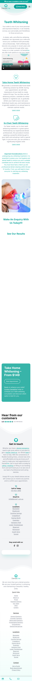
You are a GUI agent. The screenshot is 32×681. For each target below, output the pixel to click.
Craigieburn (16, 516)
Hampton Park (16, 523)
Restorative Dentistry (16, 620)
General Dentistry (16, 616)
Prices (16, 600)
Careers (16, 607)
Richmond (16, 530)
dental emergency (23, 448)
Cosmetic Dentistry (16, 618)
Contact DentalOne (10, 389)
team (27, 452)
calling (4, 466)
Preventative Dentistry (16, 622)
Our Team (16, 604)
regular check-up (11, 452)
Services (16, 613)
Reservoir (16, 527)
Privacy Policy (16, 670)
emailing (10, 466)
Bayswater (16, 509)
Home (16, 596)
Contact (16, 663)
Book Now (21, 7)
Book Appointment (16, 668)
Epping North (16, 518)
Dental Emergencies (16, 626)
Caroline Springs (16, 513)
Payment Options (16, 602)
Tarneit (16, 534)
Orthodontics (16, 624)
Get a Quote (16, 666)
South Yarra (16, 532)
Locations (16, 632)
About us (16, 598)
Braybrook (16, 511)
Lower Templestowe (16, 525)
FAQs (16, 606)
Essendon (16, 520)
